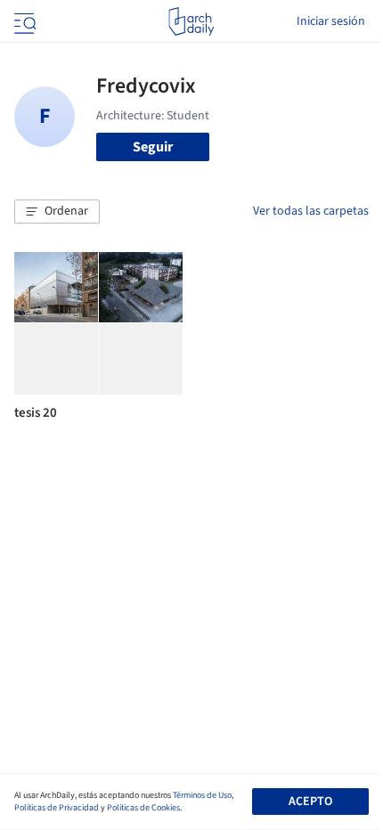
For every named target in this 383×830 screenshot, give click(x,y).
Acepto (310, 801)
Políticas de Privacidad (56, 808)
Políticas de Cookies (143, 808)
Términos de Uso (202, 795)
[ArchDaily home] (191, 21)
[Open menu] (23, 21)
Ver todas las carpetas (311, 211)
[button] (57, 211)
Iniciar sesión (331, 21)
